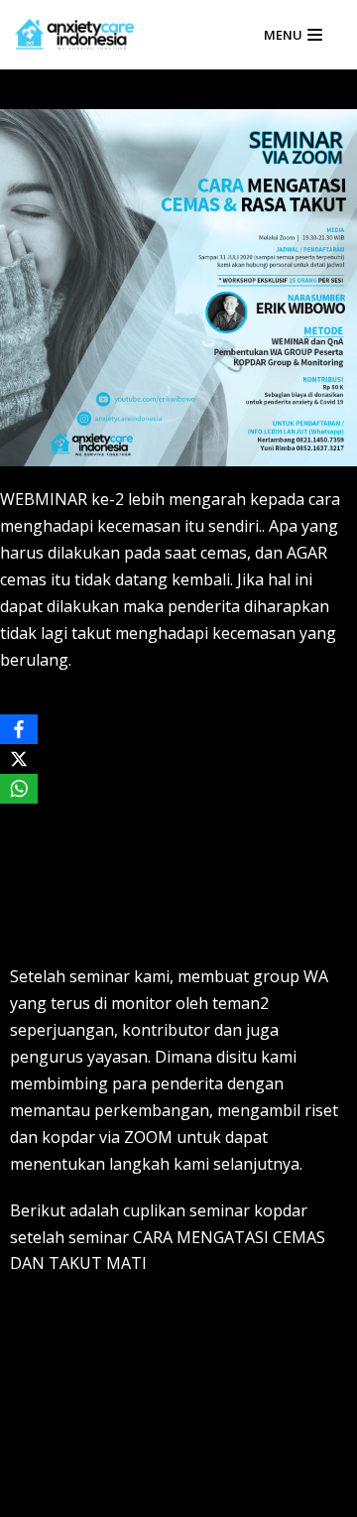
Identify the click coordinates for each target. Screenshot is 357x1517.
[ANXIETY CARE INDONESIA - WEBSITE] (74, 35)
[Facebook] (19, 729)
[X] (19, 759)
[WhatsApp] (19, 789)
